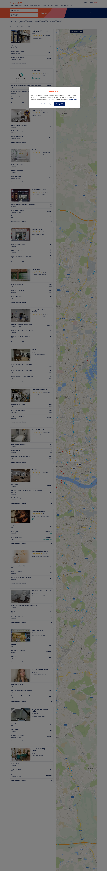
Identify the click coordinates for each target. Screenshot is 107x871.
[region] (54, 97)
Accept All (59, 104)
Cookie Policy (72, 99)
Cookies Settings (46, 104)
